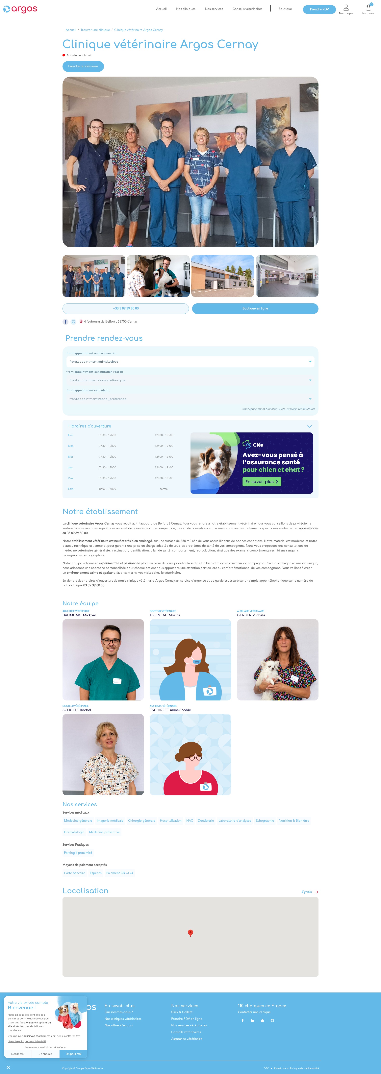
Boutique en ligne (255, 308)
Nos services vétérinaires (189, 1025)
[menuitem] (161, 9)
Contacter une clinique (254, 1012)
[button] (190, 933)
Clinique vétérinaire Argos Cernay (138, 30)
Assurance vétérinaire (186, 1039)
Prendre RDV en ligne (186, 1019)
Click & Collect (181, 1012)
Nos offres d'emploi (119, 1025)
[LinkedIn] (253, 1020)
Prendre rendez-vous (83, 66)
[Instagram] (272, 1020)
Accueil (71, 30)
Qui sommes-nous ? (119, 1012)
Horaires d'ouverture (89, 426)
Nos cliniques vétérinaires (123, 1019)
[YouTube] (263, 1020)
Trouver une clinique (95, 30)
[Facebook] (242, 1020)
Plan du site (280, 1068)
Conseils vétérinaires (186, 1032)
